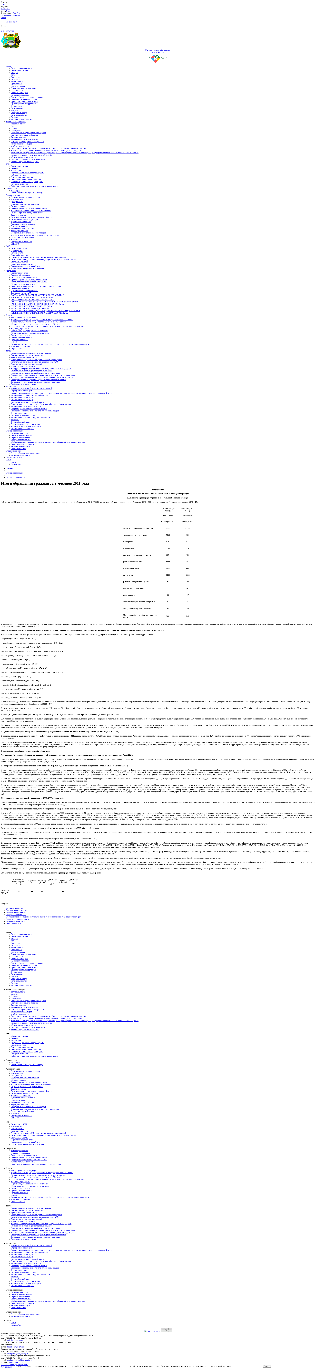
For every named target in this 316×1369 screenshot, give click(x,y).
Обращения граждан (14, 431)
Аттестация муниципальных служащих (27, 142)
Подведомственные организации (25, 204)
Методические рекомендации (23, 157)
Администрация (13, 195)
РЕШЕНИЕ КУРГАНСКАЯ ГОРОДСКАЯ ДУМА (32, 297)
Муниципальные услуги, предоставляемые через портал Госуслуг (38, 322)
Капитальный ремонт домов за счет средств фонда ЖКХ (35, 362)
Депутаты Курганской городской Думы (27, 173)
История (14, 73)
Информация (11, 22)
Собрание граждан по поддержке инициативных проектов (35, 186)
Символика (15, 77)
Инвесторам (11, 386)
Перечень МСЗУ (18, 348)
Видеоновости (17, 108)
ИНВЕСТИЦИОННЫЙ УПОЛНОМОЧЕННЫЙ (31, 388)
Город (8, 66)
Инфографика (17, 81)
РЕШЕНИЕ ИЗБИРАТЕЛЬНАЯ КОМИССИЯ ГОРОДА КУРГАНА (39, 313)
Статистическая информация (23, 237)
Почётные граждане (19, 93)
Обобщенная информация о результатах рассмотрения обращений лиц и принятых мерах (48, 442)
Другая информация (19, 340)
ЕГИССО (15, 244)
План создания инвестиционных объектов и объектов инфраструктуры (41, 404)
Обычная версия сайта (10, 15)
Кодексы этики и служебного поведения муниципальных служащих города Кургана (46, 150)
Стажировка (16, 130)
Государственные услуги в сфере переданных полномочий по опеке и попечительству (47, 326)
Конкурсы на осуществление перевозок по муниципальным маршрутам (41, 368)
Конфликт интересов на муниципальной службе (31, 155)
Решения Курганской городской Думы (27, 182)
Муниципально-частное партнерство (26, 426)
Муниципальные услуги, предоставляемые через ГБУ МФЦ (36, 324)
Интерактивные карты (20, 455)
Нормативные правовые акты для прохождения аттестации (36, 286)
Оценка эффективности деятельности (27, 213)
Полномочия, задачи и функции (24, 219)
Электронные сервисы (20, 335)
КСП (8, 246)
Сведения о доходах (19, 262)
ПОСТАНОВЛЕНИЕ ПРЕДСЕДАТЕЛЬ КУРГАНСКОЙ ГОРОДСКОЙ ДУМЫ (44, 302)
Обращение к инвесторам (21, 391)
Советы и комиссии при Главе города (27, 193)
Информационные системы (22, 228)
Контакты (15, 239)
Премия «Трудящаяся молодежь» (24, 101)
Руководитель (16, 251)
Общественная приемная (21, 242)
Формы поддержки (19, 413)
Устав (13, 75)
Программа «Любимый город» (24, 99)
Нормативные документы (22, 264)
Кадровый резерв (18, 124)
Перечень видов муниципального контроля (29, 331)
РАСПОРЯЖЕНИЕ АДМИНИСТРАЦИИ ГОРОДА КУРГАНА (37, 304)
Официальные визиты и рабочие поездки (28, 233)
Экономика (15, 79)
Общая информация (19, 70)
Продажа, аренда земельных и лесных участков (31, 353)
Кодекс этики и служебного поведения (27, 268)
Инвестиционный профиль (22, 429)
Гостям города (17, 90)
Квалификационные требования (24, 135)
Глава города (11, 188)
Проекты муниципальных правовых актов (29, 208)
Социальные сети (18, 449)
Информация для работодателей (24, 139)
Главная (9, 468)
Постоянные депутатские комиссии (26, 179)
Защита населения (18, 215)
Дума (8, 164)
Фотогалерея (16, 106)
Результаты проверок (20, 226)
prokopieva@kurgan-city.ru (17, 1353)
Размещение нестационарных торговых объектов (31, 371)
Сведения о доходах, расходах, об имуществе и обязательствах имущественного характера (49, 148)
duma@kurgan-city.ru (15, 1347)
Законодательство (18, 137)
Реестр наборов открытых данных (25, 453)
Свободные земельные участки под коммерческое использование (38, 380)
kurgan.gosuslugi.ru (15, 1362)
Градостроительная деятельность (24, 88)
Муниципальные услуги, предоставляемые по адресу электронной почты (42, 320)
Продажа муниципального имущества (27, 355)
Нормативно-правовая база (22, 444)
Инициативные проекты (21, 119)
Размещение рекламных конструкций (26, 364)
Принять (267, 1366)
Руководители (17, 199)
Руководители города (20, 95)
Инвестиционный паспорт (22, 400)
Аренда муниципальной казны (24, 357)
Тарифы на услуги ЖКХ (21, 293)
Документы (11, 271)
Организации (16, 84)
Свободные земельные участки (24, 384)
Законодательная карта (20, 446)
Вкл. (15, 13)
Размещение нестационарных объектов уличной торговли (35, 373)
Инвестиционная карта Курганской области (29, 395)
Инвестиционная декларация (23, 397)
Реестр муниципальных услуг (23, 317)
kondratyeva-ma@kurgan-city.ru (19, 1360)
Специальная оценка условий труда (26, 266)
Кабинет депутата (18, 175)
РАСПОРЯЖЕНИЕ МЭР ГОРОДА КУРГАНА (30, 308)
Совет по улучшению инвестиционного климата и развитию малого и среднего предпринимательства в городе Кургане (61, 393)
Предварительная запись (21, 337)
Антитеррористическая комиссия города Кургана (31, 217)
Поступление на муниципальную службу (28, 133)
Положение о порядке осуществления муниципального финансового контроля (44, 259)
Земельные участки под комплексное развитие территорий (35, 382)
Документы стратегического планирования (29, 282)
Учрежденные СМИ (19, 231)
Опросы (14, 117)
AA (2, 9)
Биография (15, 190)
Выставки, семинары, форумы (23, 415)
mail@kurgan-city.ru (15, 1340)
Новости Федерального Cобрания (25, 162)
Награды (14, 110)
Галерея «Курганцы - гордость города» (27, 97)
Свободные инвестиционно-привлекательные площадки (35, 411)
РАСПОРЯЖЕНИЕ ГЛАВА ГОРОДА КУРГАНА (31, 306)
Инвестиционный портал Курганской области (30, 417)
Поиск (8, 460)
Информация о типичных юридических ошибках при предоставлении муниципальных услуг (50, 344)
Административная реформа (23, 224)
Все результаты (7, 31)
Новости (14, 168)
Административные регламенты (24, 291)
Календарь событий (19, 115)
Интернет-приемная (19, 184)
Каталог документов (19, 273)
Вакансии (15, 126)
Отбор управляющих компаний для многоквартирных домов (36, 360)
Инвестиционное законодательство (26, 406)
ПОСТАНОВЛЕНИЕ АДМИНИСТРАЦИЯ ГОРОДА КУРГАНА (38, 295)
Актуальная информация (21, 68)
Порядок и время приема (21, 435)
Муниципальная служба (16, 122)
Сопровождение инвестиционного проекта (29, 409)
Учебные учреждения (20, 146)
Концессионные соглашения (23, 366)
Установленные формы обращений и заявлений (31, 211)
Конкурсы (15, 128)
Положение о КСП (19, 248)
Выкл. (19, 13)
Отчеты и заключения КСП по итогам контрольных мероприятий (38, 257)
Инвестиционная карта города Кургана (27, 402)
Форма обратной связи (20, 422)
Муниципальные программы (23, 284)
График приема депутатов (22, 177)
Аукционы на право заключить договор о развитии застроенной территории (43, 375)
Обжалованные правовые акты (24, 277)
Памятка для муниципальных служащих (28, 159)
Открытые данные (13, 451)
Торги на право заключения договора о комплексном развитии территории (42, 377)
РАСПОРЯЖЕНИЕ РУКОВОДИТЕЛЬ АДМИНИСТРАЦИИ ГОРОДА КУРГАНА (45, 311)
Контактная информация (21, 144)
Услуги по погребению (20, 346)
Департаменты (17, 202)
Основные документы (20, 288)
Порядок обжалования (20, 275)
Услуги (9, 315)
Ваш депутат (16, 170)
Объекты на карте (18, 206)
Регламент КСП (17, 253)
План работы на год (19, 255)
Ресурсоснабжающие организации (25, 424)
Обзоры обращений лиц (21, 440)
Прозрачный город (19, 113)
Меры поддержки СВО (20, 328)
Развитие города (18, 86)
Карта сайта (16, 464)
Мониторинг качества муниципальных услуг (30, 333)
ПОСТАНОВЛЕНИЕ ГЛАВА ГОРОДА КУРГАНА (32, 299)
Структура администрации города (25, 197)
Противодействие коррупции (23, 104)
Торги (8, 351)
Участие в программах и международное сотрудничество (35, 235)
